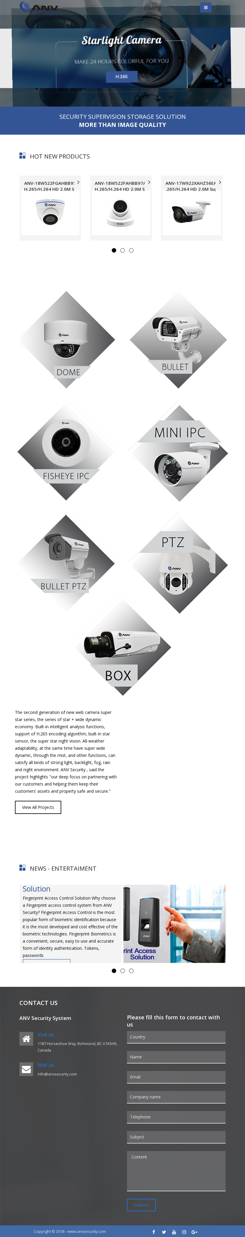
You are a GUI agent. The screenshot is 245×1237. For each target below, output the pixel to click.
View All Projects (38, 807)
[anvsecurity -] (38, 7)
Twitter (164, 1231)
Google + (194, 1231)
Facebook (153, 1231)
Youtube (174, 1231)
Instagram (184, 1231)
